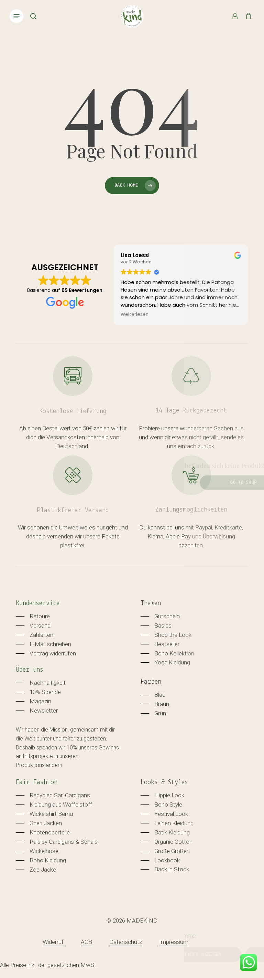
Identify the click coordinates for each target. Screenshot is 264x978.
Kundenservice (37, 603)
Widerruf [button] (53, 941)
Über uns (29, 669)
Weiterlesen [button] (134, 315)
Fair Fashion (36, 782)
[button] (16, 16)
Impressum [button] (173, 941)
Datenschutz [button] (125, 941)
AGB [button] (86, 941)
